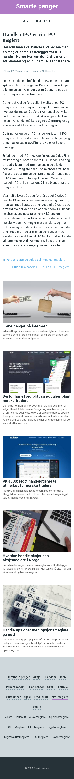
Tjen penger (36, 687)
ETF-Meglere (36, 727)
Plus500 (21, 717)
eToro (8, 717)
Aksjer (37, 677)
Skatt (51, 687)
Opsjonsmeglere (59, 717)
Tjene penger (43, 21)
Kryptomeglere (57, 727)
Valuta (37, 707)
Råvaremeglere (61, 737)
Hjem (25, 21)
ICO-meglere (40, 737)
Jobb (62, 677)
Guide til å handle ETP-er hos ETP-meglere (41, 267)
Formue (63, 687)
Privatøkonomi (15, 687)
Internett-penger (19, 677)
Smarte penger (37, 6)
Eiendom (50, 677)
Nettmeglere (49, 71)
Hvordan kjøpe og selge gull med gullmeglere (34, 259)
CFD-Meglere (16, 727)
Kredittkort (41, 697)
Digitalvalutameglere (16, 737)
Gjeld (27, 697)
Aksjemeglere (37, 717)
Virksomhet (13, 697)
